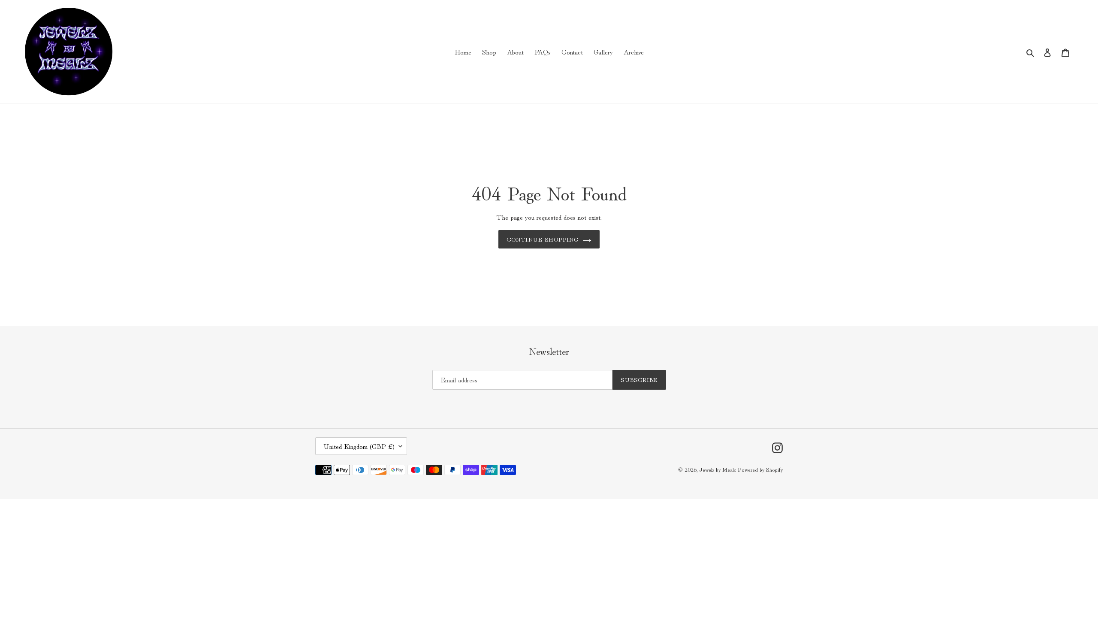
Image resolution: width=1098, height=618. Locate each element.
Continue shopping (543, 239)
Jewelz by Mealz (717, 469)
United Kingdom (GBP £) (359, 446)
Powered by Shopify (760, 469)
